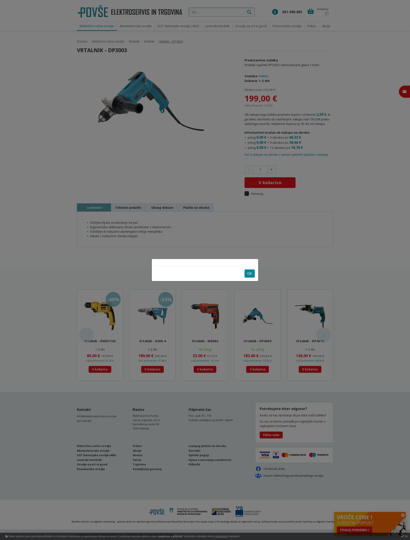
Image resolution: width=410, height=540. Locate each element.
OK (249, 273)
